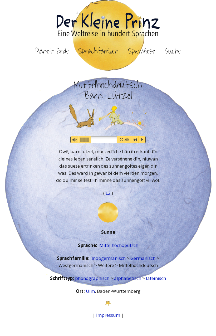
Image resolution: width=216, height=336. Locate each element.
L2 (109, 193)
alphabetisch (128, 278)
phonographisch (92, 278)
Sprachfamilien (98, 51)
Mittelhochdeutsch (118, 245)
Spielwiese (141, 51)
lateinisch (156, 278)
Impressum (108, 315)
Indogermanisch (109, 258)
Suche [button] (173, 51)
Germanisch (143, 258)
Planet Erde (52, 51)
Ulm (90, 291)
